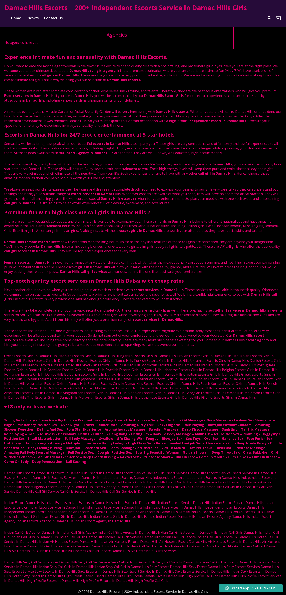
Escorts (33, 18)
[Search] (269, 18)
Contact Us (53, 18)
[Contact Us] (278, 18)
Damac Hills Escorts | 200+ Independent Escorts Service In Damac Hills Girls (125, 7)
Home (16, 18)
